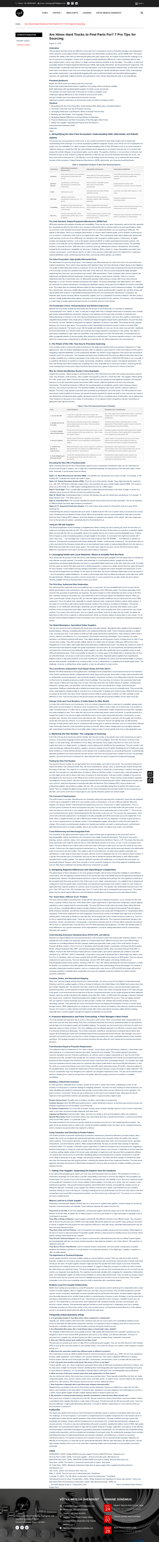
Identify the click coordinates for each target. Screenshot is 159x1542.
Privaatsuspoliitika (38, 1522)
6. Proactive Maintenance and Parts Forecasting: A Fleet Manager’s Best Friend (78, 120)
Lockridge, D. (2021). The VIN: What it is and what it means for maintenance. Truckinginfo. (82, 1476)
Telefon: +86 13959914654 (27, 3)
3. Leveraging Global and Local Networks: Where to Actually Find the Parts (76, 111)
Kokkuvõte (53, 128)
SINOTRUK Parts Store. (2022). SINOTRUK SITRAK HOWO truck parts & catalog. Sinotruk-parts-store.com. (89, 1459)
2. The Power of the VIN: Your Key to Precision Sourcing (70, 109)
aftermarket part (103, 262)
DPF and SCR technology (121, 968)
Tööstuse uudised (23, 45)
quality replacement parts (72, 301)
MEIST (36, 1519)
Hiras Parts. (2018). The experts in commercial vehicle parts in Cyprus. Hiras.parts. (79, 1462)
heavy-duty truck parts (80, 854)
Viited (51, 131)
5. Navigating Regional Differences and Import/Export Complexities (73, 117)
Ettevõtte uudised (23, 41)
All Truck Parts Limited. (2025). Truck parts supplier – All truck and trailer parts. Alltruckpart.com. (84, 1457)
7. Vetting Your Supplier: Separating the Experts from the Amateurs (73, 123)
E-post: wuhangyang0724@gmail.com (52, 3)
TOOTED (19, 1519)
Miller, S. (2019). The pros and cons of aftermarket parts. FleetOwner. (75, 1473)
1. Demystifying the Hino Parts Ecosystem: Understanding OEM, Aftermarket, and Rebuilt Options (85, 106)
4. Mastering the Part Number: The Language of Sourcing (70, 114)
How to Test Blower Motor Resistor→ (130, 1484)
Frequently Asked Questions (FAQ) (62, 125)
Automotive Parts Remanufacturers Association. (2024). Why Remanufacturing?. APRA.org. (82, 1482)
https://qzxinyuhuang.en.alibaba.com (77, 1528)
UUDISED (28, 1519)
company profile (86, 661)
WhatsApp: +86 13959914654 (75, 1510)
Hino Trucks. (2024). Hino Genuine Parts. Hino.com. (68, 1471)
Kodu (17, 24)
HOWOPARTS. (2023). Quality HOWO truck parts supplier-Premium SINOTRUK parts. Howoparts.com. (87, 1454)
